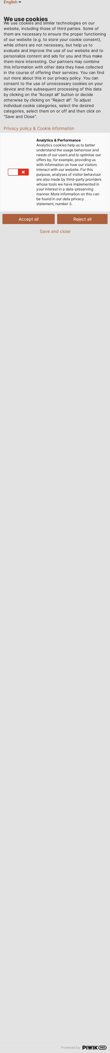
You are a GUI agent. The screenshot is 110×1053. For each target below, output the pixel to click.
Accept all (28, 219)
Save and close (55, 231)
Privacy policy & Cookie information (39, 128)
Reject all (82, 219)
